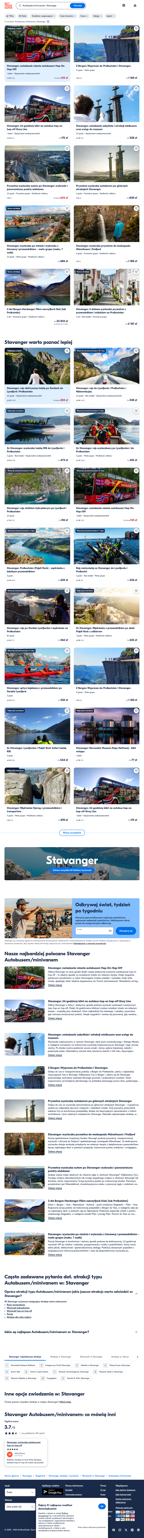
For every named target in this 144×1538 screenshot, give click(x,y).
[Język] (124, 5)
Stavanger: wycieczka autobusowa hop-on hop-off (23, 1444)
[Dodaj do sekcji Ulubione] (67, 28)
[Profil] (135, 5)
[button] (37, 53)
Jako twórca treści (123, 1494)
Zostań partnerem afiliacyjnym (123, 1501)
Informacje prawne (73, 1494)
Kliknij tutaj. (65, 1402)
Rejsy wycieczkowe (16, 1305)
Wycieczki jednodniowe (18, 1308)
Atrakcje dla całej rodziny (19, 1317)
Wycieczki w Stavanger (93, 1476)
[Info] (48, 21)
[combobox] (43, 6)
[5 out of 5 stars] (26, 1449)
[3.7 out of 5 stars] (12, 1433)
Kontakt (68, 1490)
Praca (102, 1494)
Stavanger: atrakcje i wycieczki (63, 1476)
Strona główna (11, 1476)
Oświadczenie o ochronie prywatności (89, 943)
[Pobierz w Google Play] (52, 1492)
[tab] (25, 1357)
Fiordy (10, 1314)
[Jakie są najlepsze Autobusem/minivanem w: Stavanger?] (136, 1332)
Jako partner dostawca (125, 1490)
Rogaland (40, 1476)
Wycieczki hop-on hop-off (19, 1311)
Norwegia (27, 1476)
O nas (103, 1490)
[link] (37, 53)
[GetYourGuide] (8, 6)
